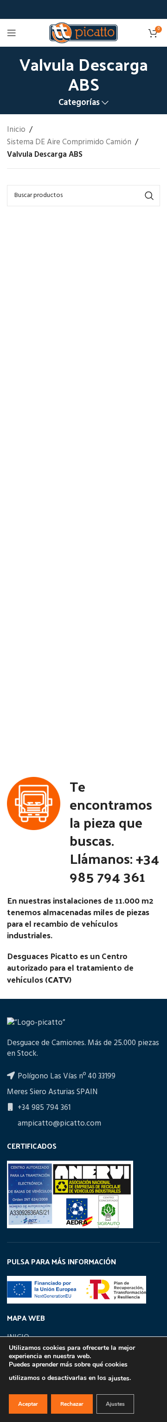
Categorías (79, 102)
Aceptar (28, 1404)
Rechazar (72, 1404)
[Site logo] (83, 32)
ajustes (118, 1378)
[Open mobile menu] (11, 33)
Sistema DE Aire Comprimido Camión (69, 142)
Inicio (16, 129)
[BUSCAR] (149, 195)
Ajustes (115, 1404)
